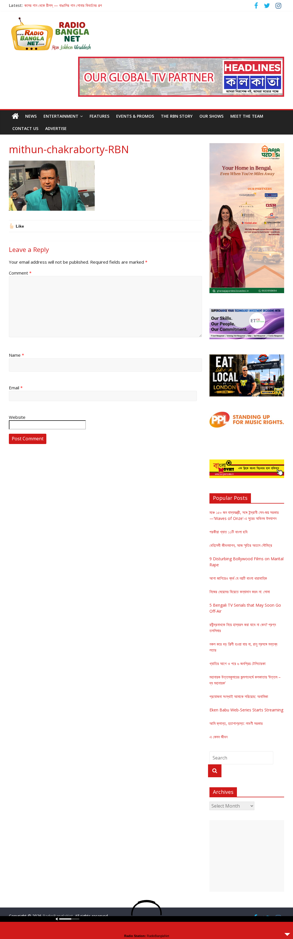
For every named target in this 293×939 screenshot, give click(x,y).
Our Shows (211, 116)
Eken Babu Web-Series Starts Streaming (246, 710)
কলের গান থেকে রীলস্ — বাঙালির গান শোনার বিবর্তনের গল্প (63, 5)
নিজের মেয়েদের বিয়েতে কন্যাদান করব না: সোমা (239, 591)
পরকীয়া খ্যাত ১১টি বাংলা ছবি (228, 531)
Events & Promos (135, 116)
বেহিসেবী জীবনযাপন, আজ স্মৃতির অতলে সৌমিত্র (240, 545)
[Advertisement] (246, 856)
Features (99, 116)
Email (16, 387)
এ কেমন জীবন (218, 736)
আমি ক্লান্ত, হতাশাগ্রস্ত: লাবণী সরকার (236, 723)
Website (17, 417)
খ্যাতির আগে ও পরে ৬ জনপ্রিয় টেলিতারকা (237, 663)
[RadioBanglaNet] (15, 116)
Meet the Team (246, 116)
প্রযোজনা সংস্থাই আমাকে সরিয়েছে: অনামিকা (238, 696)
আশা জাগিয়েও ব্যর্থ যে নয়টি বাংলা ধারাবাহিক (238, 578)
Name (16, 355)
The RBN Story (177, 116)
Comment (20, 273)
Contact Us (25, 128)
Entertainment (60, 116)
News (31, 116)
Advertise (56, 128)
